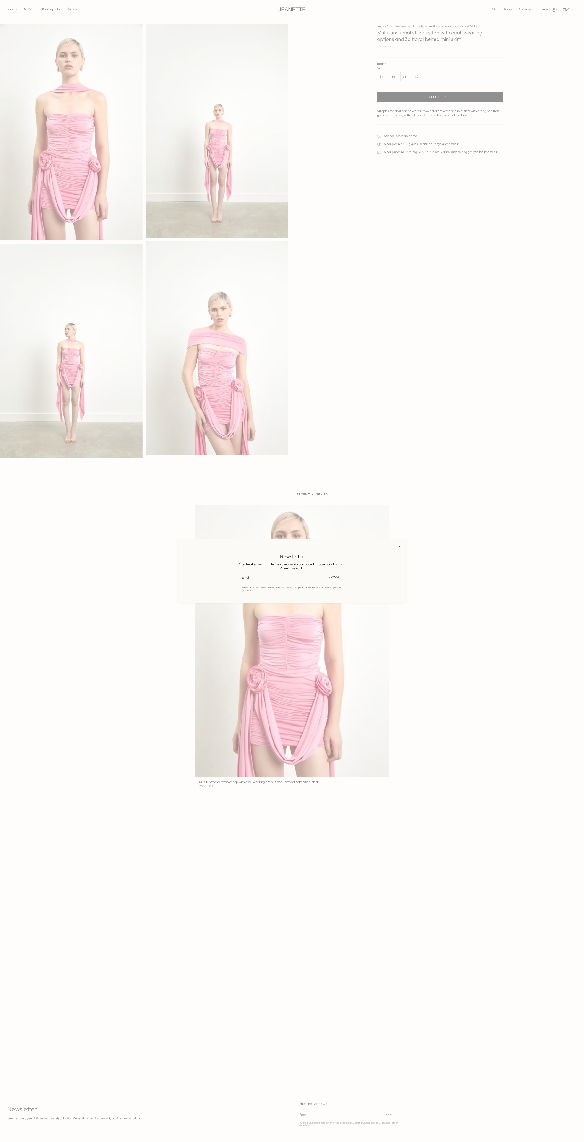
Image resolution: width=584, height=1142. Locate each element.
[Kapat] (399, 546)
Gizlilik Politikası (313, 587)
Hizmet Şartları (333, 587)
